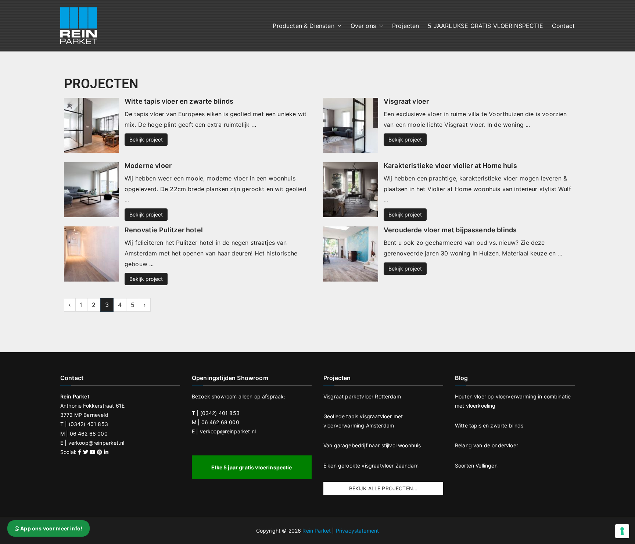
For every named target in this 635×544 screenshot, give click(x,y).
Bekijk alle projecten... (383, 488)
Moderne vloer (148, 165)
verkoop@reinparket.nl (96, 443)
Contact (563, 25)
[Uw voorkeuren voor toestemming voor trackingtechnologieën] (622, 531)
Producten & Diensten (303, 25)
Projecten (405, 25)
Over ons (363, 25)
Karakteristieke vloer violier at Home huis (450, 165)
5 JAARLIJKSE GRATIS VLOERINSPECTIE (485, 25)
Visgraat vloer (406, 101)
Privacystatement (357, 530)
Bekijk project (146, 139)
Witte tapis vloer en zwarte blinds (179, 101)
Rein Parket (316, 530)
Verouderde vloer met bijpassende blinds (450, 230)
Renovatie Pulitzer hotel (164, 230)
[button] (338, 26)
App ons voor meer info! (50, 528)
